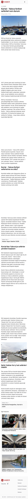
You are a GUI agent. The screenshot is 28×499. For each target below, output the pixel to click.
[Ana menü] (24, 2)
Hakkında (20, 480)
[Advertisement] (14, 67)
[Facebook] (7, 483)
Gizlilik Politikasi (22, 489)
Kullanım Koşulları (22, 486)
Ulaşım (3, 6)
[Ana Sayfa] (5, 2)
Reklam (20, 492)
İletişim (19, 483)
